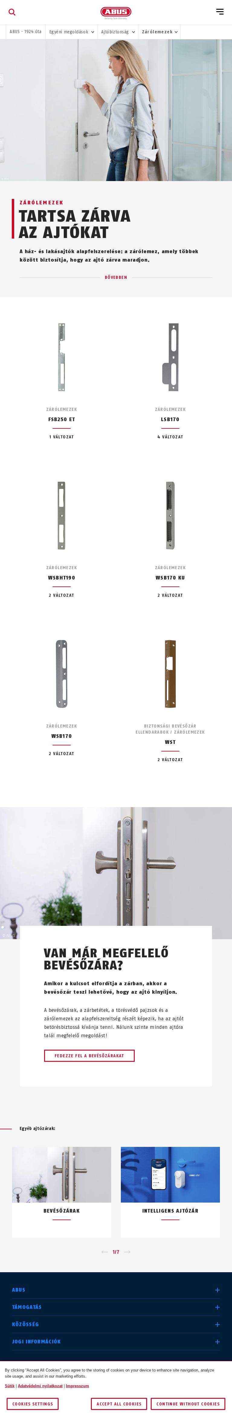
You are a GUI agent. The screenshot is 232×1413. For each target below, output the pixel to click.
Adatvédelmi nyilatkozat (40, 1386)
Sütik (9, 1386)
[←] (104, 1252)
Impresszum (77, 1386)
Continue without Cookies (188, 1404)
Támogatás (27, 1307)
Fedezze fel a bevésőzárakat (89, 1055)
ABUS (18, 1290)
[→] (127, 1252)
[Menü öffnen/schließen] (220, 12)
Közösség (25, 1324)
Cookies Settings (32, 1404)
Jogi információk (36, 1342)
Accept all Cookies (119, 1404)
